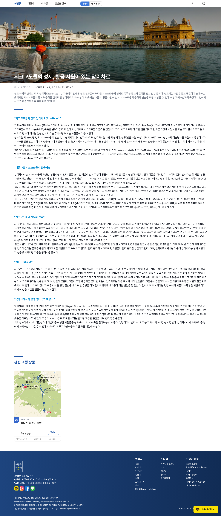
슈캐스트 (189, 471)
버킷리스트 (25, 87)
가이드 (85, 3)
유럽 (137, 464)
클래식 (163, 474)
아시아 (138, 467)
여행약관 (32, 509)
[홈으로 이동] (17, 3)
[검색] (204, 4)
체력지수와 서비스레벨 (195, 482)
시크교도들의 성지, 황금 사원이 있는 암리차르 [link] (54, 87)
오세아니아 (139, 482)
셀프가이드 (95, 3)
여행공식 (189, 478)
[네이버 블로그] (33, 488)
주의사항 (54, 509)
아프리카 (139, 471)
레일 (162, 467)
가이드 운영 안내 (193, 485)
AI (193, 3)
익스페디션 (165, 478)
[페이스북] (27, 488)
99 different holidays (145, 489)
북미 (137, 478)
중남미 (138, 474)
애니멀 (163, 471)
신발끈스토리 (191, 464)
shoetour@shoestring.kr (70, 509)
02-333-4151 (28, 476)
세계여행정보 (191, 474)
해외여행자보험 (43, 509)
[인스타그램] (22, 488)
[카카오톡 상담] (16, 488)
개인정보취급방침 (20, 509)
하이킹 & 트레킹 (167, 464)
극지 (137, 485)
